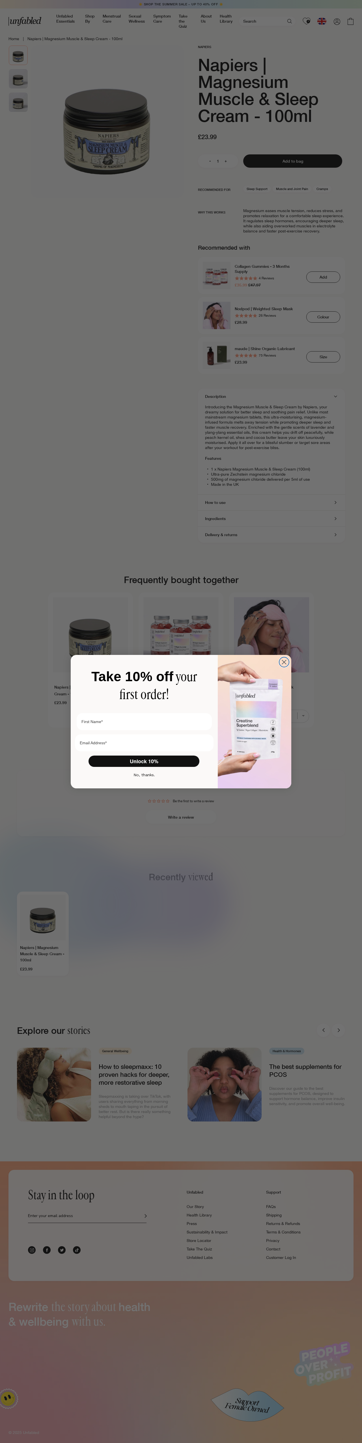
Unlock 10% (144, 761)
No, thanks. (144, 775)
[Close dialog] (284, 662)
